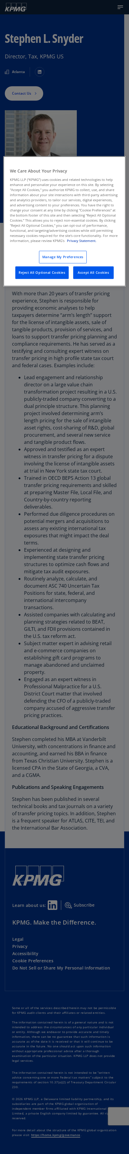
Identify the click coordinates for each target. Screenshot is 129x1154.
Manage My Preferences (62, 257)
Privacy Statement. (81, 241)
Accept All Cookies (93, 272)
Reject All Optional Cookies (42, 272)
